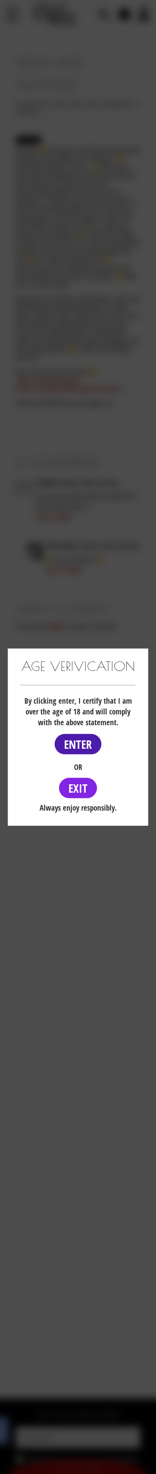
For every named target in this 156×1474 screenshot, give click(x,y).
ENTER (78, 744)
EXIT (78, 788)
